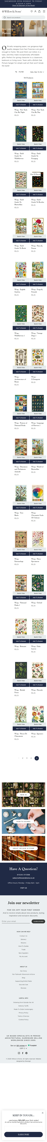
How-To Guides (23, 946)
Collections (11, 29)
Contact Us (23, 936)
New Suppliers (23, 953)
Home (4, 29)
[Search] (5, 17)
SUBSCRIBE (23, 1134)
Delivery (23, 939)
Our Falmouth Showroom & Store (23, 974)
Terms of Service (23, 1016)
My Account (23, 956)
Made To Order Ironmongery (23, 1009)
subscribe (39, 921)
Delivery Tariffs (23, 1006)
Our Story (23, 971)
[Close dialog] (42, 1113)
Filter (21, 72)
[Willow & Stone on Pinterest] (26, 1053)
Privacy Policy (23, 1013)
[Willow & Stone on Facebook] (23, 1053)
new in (23, 795)
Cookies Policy (24, 1019)
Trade (23, 949)
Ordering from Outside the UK (23, 1002)
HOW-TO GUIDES (23, 821)
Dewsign (28, 1061)
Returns (23, 943)
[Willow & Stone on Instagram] (19, 1053)
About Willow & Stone (23, 848)
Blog (23, 978)
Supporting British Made (23, 981)
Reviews (23, 988)
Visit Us (23, 888)
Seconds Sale (23, 984)
